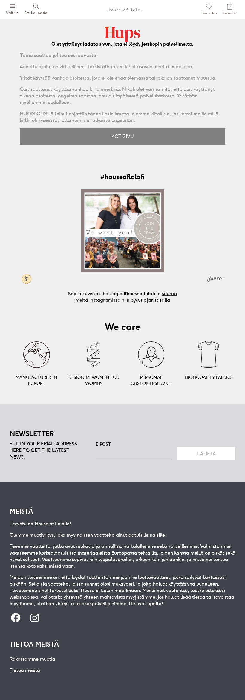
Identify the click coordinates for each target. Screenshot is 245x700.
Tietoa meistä (25, 670)
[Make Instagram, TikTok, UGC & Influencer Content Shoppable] (215, 279)
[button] (122, 230)
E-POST (103, 444)
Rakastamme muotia (32, 659)
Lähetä (206, 453)
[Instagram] (35, 618)
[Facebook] (16, 618)
